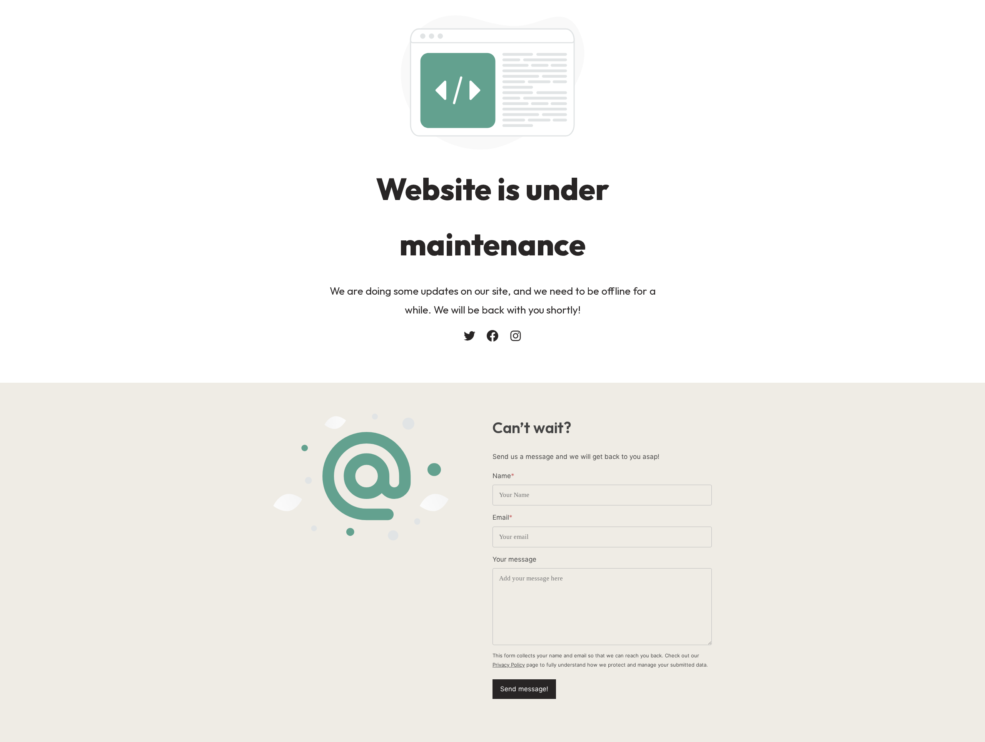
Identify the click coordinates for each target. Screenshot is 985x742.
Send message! (524, 689)
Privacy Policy (508, 665)
